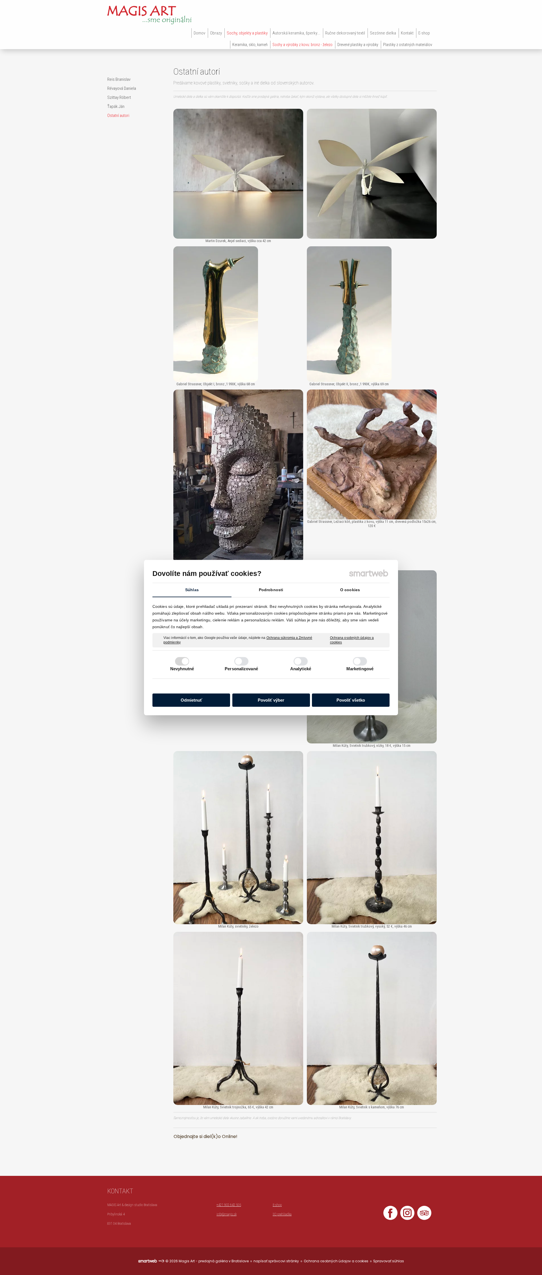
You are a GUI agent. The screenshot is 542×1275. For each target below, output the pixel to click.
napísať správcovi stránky (276, 1261)
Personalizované (241, 668)
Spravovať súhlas (388, 1261)
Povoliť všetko (350, 700)
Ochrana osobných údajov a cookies (352, 640)
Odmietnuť (191, 700)
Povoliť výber (271, 700)
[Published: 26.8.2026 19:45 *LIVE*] (161, 1261)
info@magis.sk (227, 1214)
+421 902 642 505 (229, 1205)
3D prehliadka (282, 1214)
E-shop (277, 1205)
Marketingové (359, 668)
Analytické (300, 668)
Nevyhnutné (182, 668)
